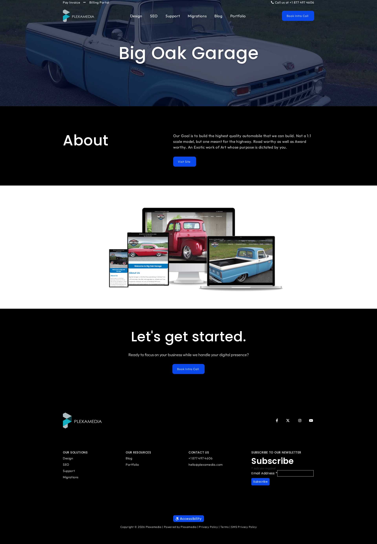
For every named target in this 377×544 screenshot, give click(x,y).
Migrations (197, 16)
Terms (224, 527)
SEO (154, 16)
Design (136, 16)
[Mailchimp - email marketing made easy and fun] (273, 492)
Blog (218, 16)
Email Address (264, 473)
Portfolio (238, 16)
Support (173, 16)
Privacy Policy (208, 527)
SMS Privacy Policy (244, 527)
